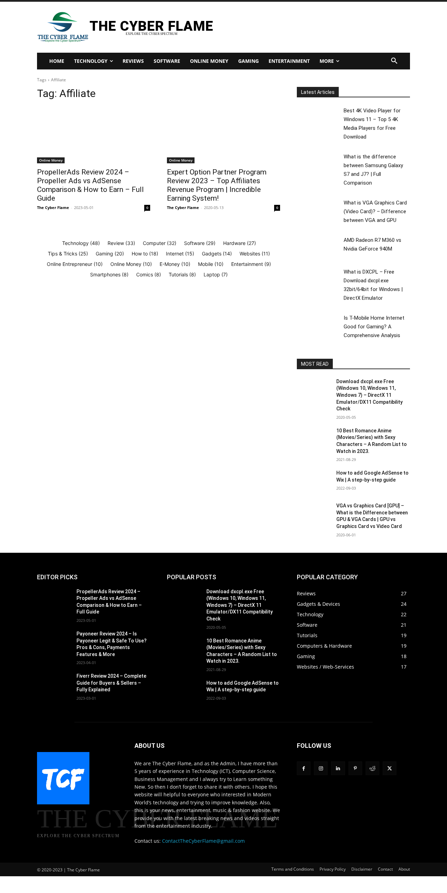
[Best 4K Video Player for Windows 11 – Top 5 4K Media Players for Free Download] (319, 117)
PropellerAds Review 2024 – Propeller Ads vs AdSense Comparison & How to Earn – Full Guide (90, 185)
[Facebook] (303, 768)
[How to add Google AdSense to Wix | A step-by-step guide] (314, 481)
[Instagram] (321, 768)
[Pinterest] (355, 768)
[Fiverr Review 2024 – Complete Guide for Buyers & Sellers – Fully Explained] (54, 685)
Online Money (51, 160)
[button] (394, 61)
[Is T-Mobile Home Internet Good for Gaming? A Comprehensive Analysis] (319, 325)
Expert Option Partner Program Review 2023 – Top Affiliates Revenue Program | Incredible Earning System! (216, 185)
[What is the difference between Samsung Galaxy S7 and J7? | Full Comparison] (319, 163)
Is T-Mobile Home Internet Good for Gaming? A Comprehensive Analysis (374, 326)
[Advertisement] (305, 26)
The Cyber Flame (53, 207)
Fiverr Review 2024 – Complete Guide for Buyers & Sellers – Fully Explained (111, 682)
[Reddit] (372, 768)
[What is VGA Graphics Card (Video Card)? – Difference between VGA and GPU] (319, 210)
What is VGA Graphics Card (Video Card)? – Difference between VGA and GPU (375, 211)
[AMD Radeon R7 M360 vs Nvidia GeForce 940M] (319, 247)
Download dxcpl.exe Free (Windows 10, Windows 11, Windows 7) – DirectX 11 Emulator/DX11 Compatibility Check (369, 395)
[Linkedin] (338, 768)
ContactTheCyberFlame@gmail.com (203, 841)
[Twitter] (389, 768)
